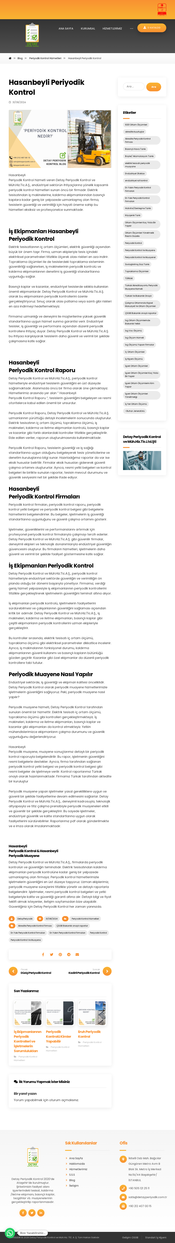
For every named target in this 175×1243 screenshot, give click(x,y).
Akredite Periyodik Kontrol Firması (35, 925)
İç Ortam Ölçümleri (135, 351)
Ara (153, 87)
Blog (72, 1180)
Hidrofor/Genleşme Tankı (138, 208)
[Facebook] (23, 1212)
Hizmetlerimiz (78, 1169)
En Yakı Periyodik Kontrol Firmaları (28, 932)
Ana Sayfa (76, 1158)
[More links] (131, 28)
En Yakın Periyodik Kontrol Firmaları (67, 932)
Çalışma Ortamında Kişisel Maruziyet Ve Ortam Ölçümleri (140, 304)
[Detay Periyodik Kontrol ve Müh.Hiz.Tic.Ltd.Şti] (142, 460)
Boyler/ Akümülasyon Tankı (139, 156)
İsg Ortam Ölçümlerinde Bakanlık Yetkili (137, 322)
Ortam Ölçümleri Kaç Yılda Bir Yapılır (140, 224)
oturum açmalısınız (63, 1100)
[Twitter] (32, 1212)
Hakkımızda (77, 1164)
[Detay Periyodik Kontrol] (32, 36)
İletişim (74, 1186)
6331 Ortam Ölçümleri (136, 124)
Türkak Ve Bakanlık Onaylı (138, 295)
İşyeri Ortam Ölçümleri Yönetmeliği (136, 395)
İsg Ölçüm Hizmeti (134, 337)
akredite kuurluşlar (134, 131)
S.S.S (72, 1175)
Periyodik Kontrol (98, 932)
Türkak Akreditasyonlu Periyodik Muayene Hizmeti (141, 287)
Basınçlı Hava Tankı (135, 149)
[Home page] (10, 58)
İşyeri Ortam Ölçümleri (136, 365)
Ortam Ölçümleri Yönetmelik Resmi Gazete (139, 234)
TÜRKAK (129, 278)
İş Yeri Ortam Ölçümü (136, 404)
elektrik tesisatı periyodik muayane (137, 165)
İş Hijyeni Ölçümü (134, 358)
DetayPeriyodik (24, 918)
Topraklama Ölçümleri (137, 271)
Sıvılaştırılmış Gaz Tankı (137, 264)
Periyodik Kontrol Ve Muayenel (140, 257)
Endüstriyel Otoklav (135, 173)
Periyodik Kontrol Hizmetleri (85, 918)
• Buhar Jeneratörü (135, 411)
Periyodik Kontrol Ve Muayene (26, 940)
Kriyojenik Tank (132, 215)
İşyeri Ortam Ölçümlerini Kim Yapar (139, 385)
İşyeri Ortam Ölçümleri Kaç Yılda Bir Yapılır (141, 374)
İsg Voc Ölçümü (133, 330)
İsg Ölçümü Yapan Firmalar (139, 344)
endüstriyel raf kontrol (136, 180)
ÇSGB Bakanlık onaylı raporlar (72, 925)
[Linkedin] (40, 1212)
